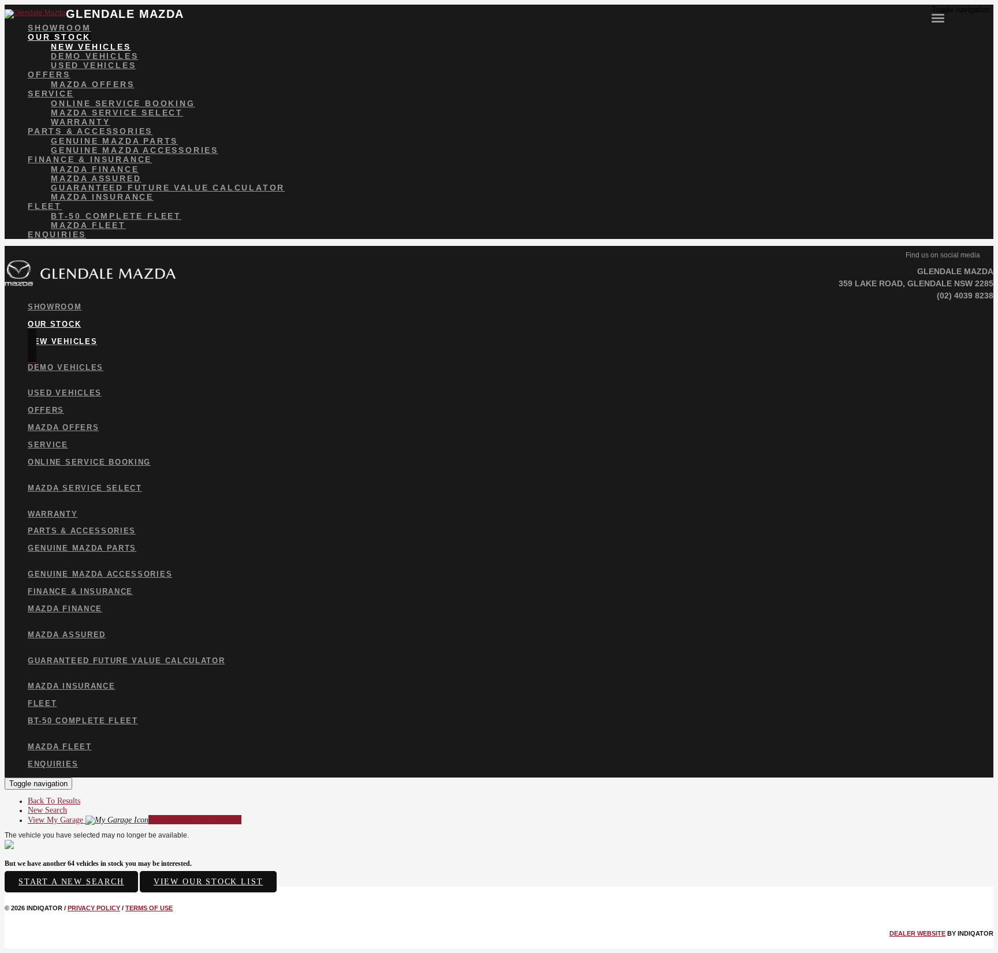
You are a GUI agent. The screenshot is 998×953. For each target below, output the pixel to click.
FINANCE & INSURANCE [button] (90, 159)
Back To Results (54, 801)
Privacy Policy (94, 908)
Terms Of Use (149, 908)
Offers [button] (49, 74)
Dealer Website (917, 933)
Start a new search (71, 881)
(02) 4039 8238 (965, 295)
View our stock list (208, 881)
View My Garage (134, 820)
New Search (47, 810)
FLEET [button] (45, 206)
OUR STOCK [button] (59, 37)
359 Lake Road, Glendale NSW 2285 (916, 283)
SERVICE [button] (51, 93)
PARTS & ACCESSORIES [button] (90, 131)
